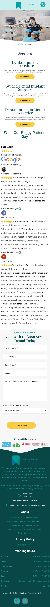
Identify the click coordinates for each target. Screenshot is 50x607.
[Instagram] (25, 601)
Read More (25, 77)
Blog (39, 529)
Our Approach (29, 529)
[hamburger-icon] (7, 5)
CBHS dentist (24, 521)
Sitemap (27, 533)
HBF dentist (37, 521)
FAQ (20, 533)
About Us (15, 517)
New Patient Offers (29, 517)
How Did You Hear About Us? (16, 405)
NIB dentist (12, 521)
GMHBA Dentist (32, 525)
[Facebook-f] (17, 601)
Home (20, 44)
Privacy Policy (24, 545)
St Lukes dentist (17, 525)
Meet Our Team (14, 529)
